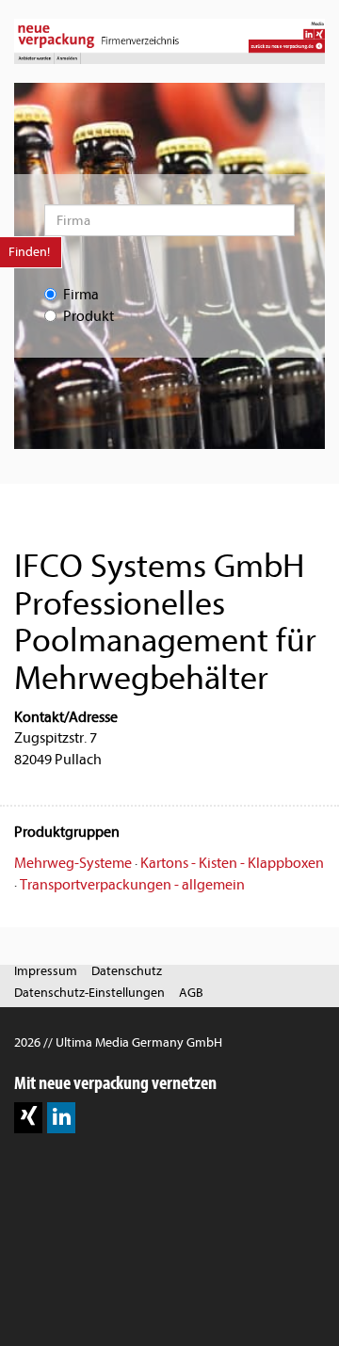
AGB (191, 993)
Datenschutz (126, 971)
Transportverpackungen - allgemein (132, 884)
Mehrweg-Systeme (73, 863)
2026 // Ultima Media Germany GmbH (118, 1042)
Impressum (45, 971)
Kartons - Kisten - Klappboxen (232, 863)
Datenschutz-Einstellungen (89, 993)
